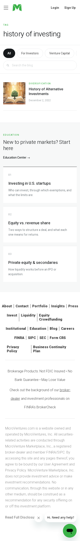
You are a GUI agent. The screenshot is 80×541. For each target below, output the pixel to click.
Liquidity (28, 315)
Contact (22, 306)
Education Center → (16, 157)
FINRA (19, 338)
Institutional (16, 329)
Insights (58, 306)
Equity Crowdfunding (50, 317)
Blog (53, 329)
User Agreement (56, 464)
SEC (42, 338)
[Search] (7, 65)
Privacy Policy (13, 349)
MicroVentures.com (20, 428)
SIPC (32, 338)
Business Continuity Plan (49, 349)
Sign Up (70, 7)
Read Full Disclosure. (21, 517)
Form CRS (58, 338)
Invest (12, 315)
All (9, 53)
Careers (67, 329)
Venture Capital (59, 53)
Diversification (40, 83)
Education (38, 329)
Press (73, 306)
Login (55, 7)
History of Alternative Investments (46, 91)
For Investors (30, 53)
